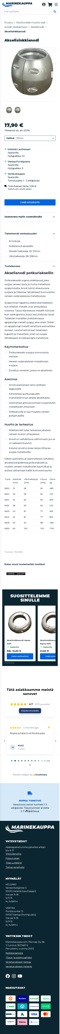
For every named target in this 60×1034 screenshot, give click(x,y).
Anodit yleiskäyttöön (15, 27)
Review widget (21, 774)
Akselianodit (37, 27)
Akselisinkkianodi (15, 31)
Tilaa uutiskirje (14, 863)
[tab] (11, 760)
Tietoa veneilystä (15, 867)
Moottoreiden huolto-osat (30, 22)
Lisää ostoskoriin (29, 202)
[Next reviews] (54, 741)
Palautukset (13, 858)
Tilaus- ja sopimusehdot (19, 957)
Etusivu (8, 22)
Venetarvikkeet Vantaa (18, 962)
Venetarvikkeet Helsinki (19, 966)
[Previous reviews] (4, 741)
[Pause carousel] (29, 765)
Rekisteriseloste (14, 953)
